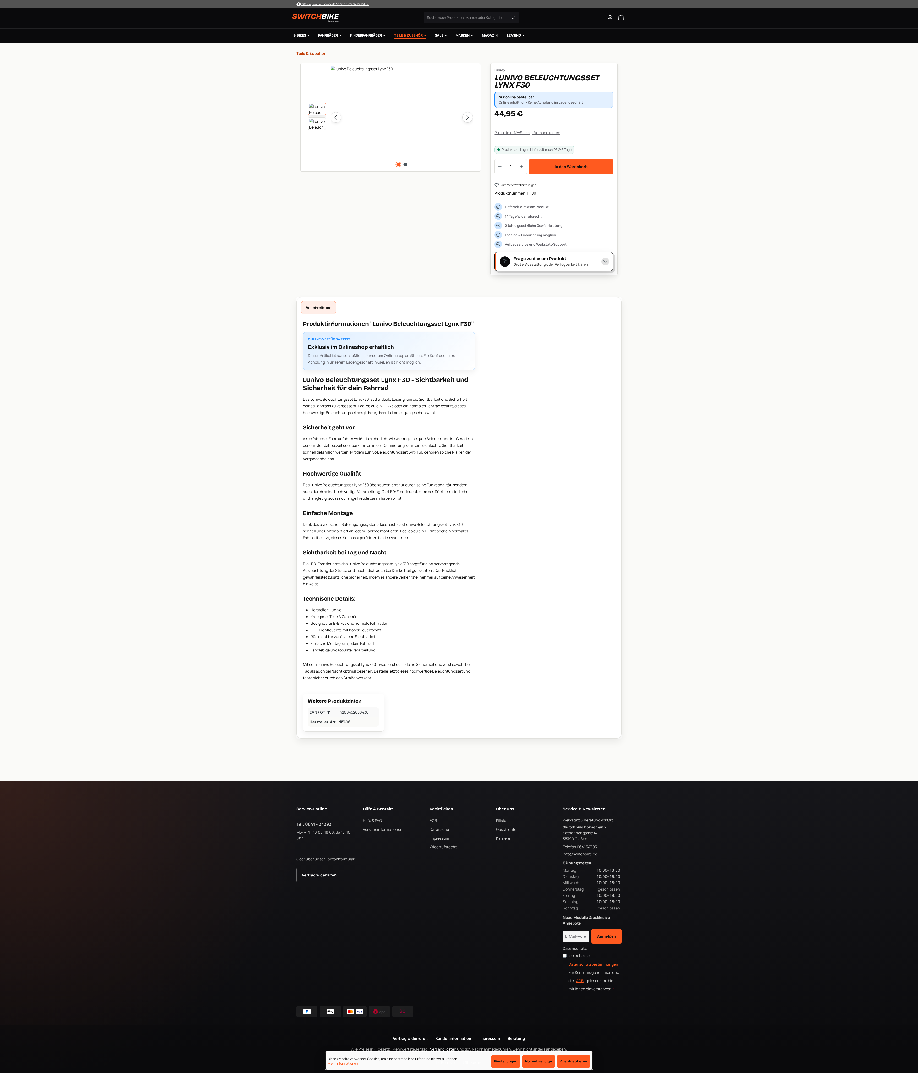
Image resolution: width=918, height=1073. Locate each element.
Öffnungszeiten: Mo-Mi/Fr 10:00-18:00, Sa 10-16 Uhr (335, 4)
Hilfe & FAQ (372, 820)
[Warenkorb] (621, 17)
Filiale (501, 820)
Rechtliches (441, 808)
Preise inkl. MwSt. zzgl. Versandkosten (527, 132)
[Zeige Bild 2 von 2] (405, 164)
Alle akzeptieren (573, 1061)
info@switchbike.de (580, 854)
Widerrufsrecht (443, 846)
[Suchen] (513, 17)
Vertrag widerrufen (319, 875)
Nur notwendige (538, 1061)
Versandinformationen (383, 829)
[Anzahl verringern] (500, 166)
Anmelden (606, 936)
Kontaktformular (340, 859)
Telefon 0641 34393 (580, 846)
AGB (433, 820)
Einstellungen (505, 1061)
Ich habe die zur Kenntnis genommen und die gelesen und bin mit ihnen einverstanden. (593, 972)
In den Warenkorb (571, 166)
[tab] (318, 307)
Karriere (503, 838)
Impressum (439, 838)
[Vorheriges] (336, 117)
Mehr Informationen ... (344, 1063)
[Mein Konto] (610, 17)
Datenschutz (441, 829)
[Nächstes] (467, 117)
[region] (390, 117)
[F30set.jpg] (402, 117)
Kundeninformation (453, 1038)
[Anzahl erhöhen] (521, 166)
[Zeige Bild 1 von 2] (398, 164)
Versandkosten (443, 1049)
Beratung (516, 1038)
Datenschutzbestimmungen (593, 964)
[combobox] (471, 17)
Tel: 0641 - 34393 (313, 824)
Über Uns (505, 808)
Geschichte (506, 829)
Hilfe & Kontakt (378, 808)
